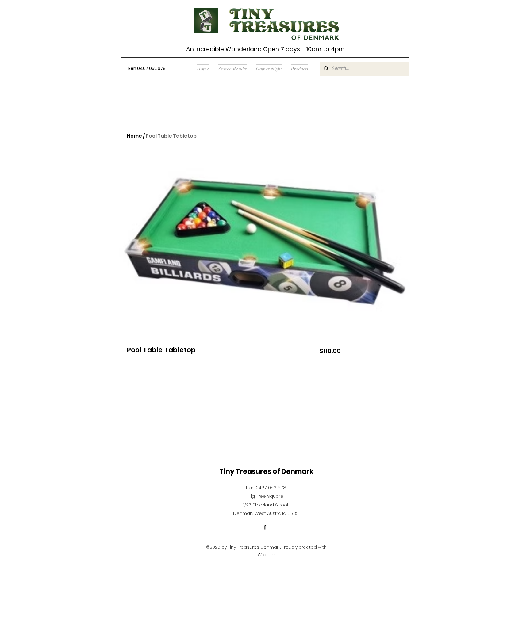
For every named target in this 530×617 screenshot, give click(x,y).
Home (134, 135)
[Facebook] (265, 527)
